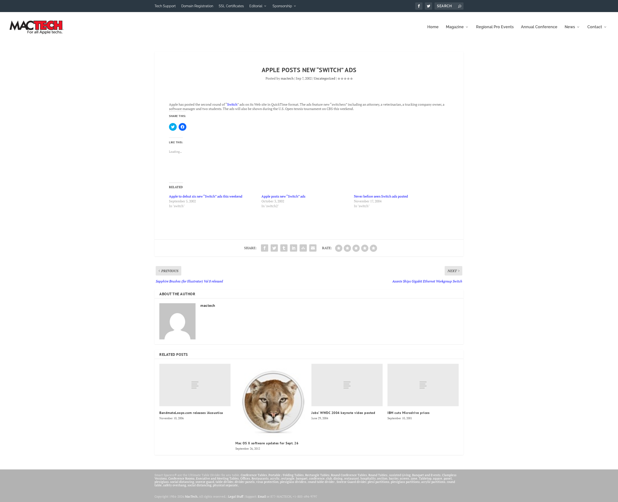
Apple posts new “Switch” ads (283, 196)
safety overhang (174, 485)
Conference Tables (254, 475)
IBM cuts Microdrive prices (408, 413)
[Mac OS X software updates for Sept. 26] (271, 400)
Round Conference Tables (349, 475)
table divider (224, 482)
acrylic (275, 478)
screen (404, 478)
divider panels (245, 482)
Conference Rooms (181, 478)
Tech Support (165, 6)
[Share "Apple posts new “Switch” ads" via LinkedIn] (293, 248)
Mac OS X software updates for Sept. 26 (266, 443)
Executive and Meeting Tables (217, 478)
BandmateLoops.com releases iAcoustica (191, 413)
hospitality (368, 478)
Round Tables (377, 475)
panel (448, 478)
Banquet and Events (426, 475)
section (382, 478)
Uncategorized (324, 78)
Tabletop (425, 478)
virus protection (267, 482)
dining (338, 478)
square (437, 478)
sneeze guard (205, 482)
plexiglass (161, 482)
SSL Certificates (231, 6)
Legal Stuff (235, 496)
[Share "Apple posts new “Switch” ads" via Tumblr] (284, 248)
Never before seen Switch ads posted (381, 196)
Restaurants (260, 478)
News (570, 27)
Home (433, 27)
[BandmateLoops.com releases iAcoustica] (195, 385)
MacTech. (191, 496)
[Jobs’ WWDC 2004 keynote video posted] (347, 385)
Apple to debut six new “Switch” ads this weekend (205, 196)
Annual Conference (539, 27)
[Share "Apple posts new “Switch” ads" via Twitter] (274, 248)
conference (317, 478)
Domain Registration (197, 6)
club (329, 478)
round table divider (321, 482)
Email (262, 496)
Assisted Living (400, 475)
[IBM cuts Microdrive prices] (423, 385)
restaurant (351, 478)
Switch (232, 104)
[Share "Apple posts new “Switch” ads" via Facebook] (264, 248)
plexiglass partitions (405, 482)
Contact (594, 27)
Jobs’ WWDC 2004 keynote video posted (343, 413)
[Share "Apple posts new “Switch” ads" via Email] (313, 248)
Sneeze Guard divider (351, 482)
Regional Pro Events (495, 27)
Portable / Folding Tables (286, 475)
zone (414, 478)
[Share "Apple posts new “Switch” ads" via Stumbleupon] (303, 248)
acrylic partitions (433, 482)
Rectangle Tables (317, 475)
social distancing (182, 482)
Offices (245, 478)
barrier (393, 478)
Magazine (455, 27)
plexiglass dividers (293, 482)
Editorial (255, 6)
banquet (302, 478)
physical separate (225, 485)
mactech (287, 78)
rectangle (288, 478)
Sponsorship (282, 6)
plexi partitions (378, 482)
